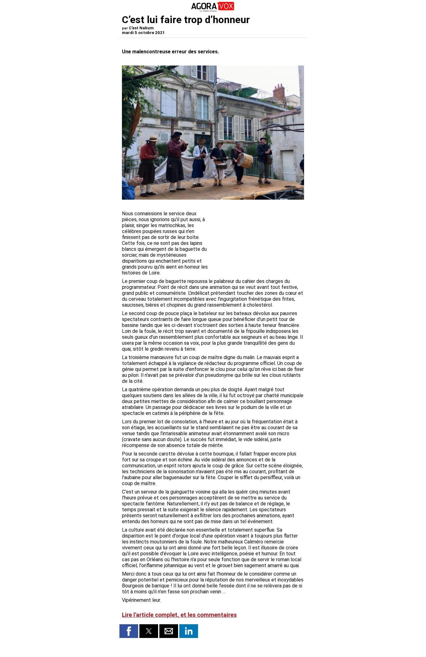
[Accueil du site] (213, 11)
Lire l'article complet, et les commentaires (179, 614)
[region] (257, 235)
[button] (128, 631)
